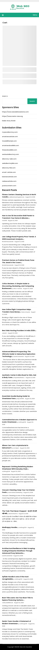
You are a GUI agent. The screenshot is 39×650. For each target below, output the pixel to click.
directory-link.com (9, 168)
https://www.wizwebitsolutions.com (15, 112)
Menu (35, 15)
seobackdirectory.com (10, 154)
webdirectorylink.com (10, 163)
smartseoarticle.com (10, 136)
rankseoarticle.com (9, 181)
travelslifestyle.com (9, 141)
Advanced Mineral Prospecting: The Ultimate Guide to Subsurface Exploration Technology (18, 354)
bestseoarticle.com (9, 177)
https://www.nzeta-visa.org (12, 116)
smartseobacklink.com (10, 145)
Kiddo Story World (8, 121)
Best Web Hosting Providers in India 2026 (18, 330)
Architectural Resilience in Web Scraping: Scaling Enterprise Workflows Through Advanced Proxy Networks (18, 550)
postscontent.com (9, 186)
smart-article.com (9, 172)
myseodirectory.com (10, 132)
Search (5, 96)
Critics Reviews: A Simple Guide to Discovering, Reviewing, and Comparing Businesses (18, 286)
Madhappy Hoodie (9, 527)
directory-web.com (9, 159)
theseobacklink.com (9, 150)
